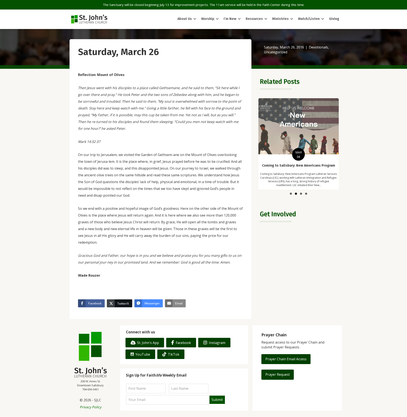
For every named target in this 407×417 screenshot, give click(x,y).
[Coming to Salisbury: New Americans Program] (298, 143)
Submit (217, 399)
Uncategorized (275, 52)
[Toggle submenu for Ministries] (291, 19)
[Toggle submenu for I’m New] (239, 19)
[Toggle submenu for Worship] (217, 19)
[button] (290, 194)
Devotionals (318, 47)
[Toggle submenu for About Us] (194, 19)
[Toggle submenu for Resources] (265, 19)
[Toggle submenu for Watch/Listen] (322, 19)
